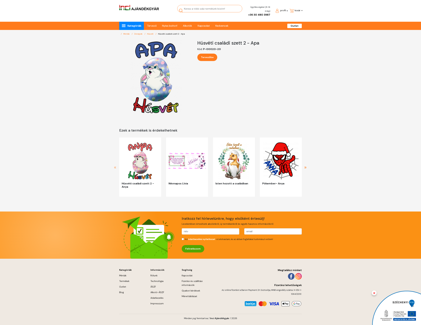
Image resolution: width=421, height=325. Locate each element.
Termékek (124, 281)
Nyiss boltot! (169, 25)
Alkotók (187, 25)
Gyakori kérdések (191, 290)
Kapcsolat (204, 25)
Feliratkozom (193, 248)
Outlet (294, 25)
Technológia (156, 281)
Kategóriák (134, 25)
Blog (121, 292)
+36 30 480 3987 (259, 14)
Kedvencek (221, 25)
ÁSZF (153, 286)
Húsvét (150, 34)
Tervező (152, 25)
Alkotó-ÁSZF (157, 292)
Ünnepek (138, 34)
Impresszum (157, 303)
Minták (126, 34)
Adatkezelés (156, 297)
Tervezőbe (207, 57)
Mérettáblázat (189, 296)
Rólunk (154, 275)
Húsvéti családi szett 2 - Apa (171, 34)
